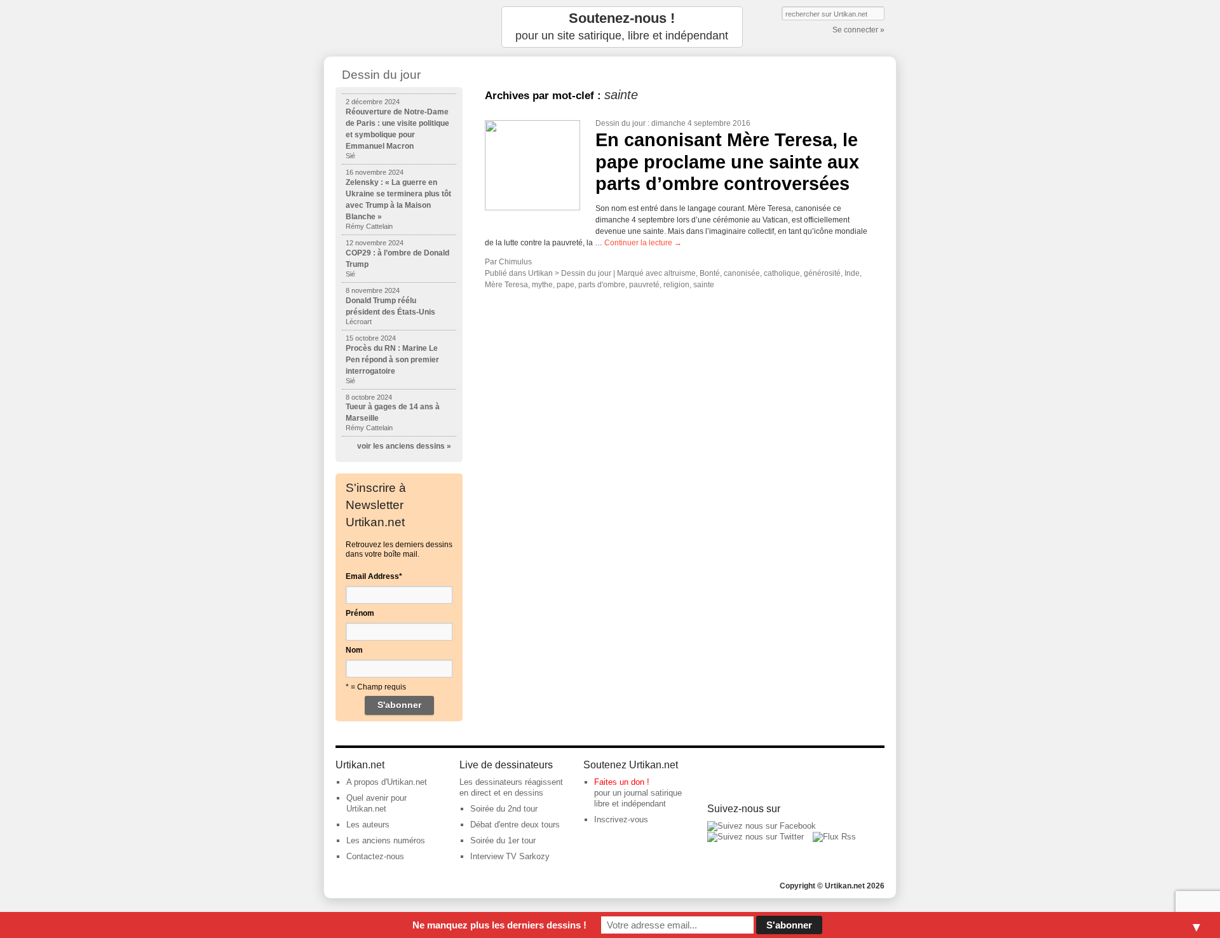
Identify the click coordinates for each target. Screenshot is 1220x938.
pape (565, 284)
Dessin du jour (620, 123)
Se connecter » (858, 29)
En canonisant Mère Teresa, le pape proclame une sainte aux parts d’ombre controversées (727, 162)
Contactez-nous (375, 856)
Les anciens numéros (385, 840)
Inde (852, 273)
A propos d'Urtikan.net (386, 782)
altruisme (680, 273)
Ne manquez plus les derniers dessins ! (499, 925)
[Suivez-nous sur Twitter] (755, 836)
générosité (822, 273)
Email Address (374, 576)
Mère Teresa (506, 284)
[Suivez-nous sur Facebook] (761, 826)
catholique (782, 273)
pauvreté (644, 284)
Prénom (360, 613)
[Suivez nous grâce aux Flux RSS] (834, 836)
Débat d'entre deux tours (515, 824)
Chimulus (515, 261)
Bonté (710, 273)
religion (676, 284)
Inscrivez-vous (621, 819)
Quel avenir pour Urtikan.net (376, 803)
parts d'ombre (601, 284)
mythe (542, 284)
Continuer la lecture (643, 242)
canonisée (742, 273)
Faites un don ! (621, 782)
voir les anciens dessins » (404, 446)
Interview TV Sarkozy (510, 856)
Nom (354, 650)
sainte (703, 284)
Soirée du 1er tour (503, 840)
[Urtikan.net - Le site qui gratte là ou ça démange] (399, 27)
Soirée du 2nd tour (504, 808)
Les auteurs (368, 824)
